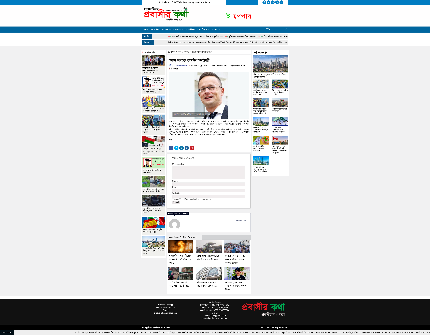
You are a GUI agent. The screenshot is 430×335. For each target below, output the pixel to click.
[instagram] (273, 2)
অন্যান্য (214, 29)
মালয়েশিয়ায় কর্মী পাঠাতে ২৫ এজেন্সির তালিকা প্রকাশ (153, 109)
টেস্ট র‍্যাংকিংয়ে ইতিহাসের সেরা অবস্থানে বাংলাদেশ (278, 130)
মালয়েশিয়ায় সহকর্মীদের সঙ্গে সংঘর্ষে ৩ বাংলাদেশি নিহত (153, 190)
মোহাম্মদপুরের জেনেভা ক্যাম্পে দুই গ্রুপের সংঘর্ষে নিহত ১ (236, 286)
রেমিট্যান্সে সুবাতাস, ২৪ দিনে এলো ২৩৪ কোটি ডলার (260, 92)
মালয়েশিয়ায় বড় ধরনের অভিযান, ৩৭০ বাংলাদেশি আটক (152, 210)
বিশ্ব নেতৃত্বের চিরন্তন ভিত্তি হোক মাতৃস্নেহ (152, 171)
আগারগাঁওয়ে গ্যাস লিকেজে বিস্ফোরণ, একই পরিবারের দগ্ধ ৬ (180, 259)
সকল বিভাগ (202, 29)
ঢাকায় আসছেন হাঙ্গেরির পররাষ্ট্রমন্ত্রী (198, 52)
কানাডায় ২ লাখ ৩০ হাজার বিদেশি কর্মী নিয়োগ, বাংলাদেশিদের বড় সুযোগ (279, 149)
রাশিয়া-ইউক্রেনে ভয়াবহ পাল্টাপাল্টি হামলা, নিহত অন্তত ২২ (252, 36)
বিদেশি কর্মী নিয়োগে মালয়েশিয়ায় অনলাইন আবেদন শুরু (260, 130)
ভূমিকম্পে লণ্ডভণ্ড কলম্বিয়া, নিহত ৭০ (209, 36)
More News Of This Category (183, 237)
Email (174, 187)
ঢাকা (179, 52)
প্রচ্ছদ (146, 29)
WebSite (176, 193)
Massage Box (178, 164)
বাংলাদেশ (177, 29)
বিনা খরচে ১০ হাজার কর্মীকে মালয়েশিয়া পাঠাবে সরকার (269, 75)
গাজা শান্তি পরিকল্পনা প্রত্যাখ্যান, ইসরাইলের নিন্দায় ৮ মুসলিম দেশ (164, 36)
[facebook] (264, 2)
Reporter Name (179, 66)
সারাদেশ (165, 29)
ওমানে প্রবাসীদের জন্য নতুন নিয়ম (279, 110)
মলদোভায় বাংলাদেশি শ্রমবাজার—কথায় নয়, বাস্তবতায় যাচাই (151, 70)
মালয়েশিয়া (154, 29)
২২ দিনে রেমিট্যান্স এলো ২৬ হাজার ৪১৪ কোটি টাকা (260, 148)
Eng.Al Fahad (281, 327)
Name (175, 181)
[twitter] (268, 2)
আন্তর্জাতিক (190, 29)
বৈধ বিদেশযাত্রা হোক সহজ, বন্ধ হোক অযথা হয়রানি (157, 42)
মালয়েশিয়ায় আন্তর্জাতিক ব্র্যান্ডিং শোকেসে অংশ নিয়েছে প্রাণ (247, 42)
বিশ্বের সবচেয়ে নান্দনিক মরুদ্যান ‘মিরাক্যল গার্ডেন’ (280, 92)
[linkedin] (277, 2)
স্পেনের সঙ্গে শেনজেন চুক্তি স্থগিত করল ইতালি (152, 230)
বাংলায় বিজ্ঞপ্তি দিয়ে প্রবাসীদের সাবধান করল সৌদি (200, 42)
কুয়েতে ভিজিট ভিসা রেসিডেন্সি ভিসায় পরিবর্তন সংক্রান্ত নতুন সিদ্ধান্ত (153, 250)
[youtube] (281, 2)
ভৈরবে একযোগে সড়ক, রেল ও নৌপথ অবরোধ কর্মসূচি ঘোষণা (235, 259)
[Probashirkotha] (165, 13)
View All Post (241, 220)
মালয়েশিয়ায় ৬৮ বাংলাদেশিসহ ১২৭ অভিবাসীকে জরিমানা (260, 169)
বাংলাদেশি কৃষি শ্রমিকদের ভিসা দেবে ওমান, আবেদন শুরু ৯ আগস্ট (153, 151)
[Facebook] (171, 148)
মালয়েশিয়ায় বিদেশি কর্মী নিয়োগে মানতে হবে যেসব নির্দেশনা (152, 129)
